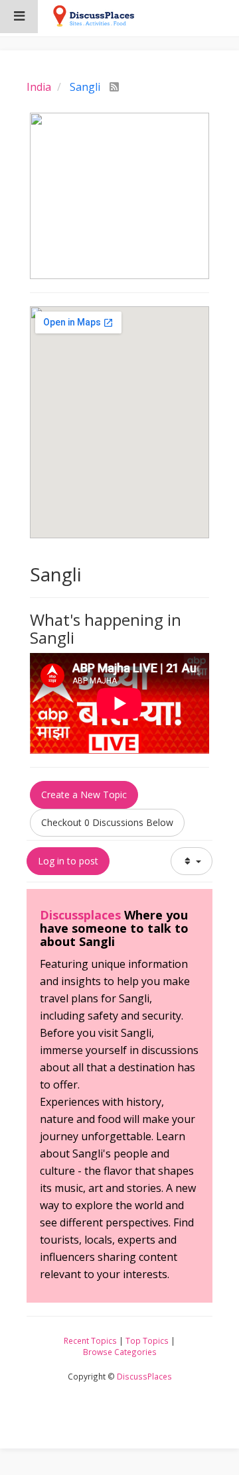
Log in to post (68, 861)
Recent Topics (90, 1340)
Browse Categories (120, 1351)
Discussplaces (80, 915)
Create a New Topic (84, 794)
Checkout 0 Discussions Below (107, 822)
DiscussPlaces (144, 1376)
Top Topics (147, 1340)
